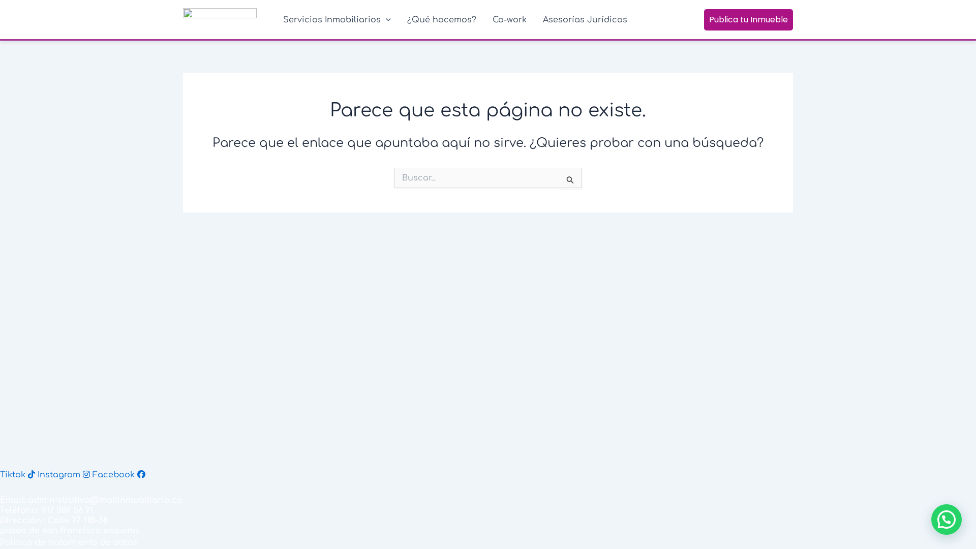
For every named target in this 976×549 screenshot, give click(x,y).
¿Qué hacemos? (441, 19)
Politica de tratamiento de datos (69, 542)
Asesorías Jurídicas (585, 19)
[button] (946, 519)
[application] (386, 19)
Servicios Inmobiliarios (332, 19)
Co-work (510, 19)
